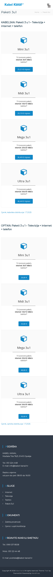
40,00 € (24, 370)
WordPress (36, 573)
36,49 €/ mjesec (24, 157)
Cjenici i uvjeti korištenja (15, 526)
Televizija (9, 496)
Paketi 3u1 (9, 504)
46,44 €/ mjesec (24, 201)
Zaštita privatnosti (12, 522)
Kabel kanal (20, 571)
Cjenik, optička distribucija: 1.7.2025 (15, 424)
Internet (8, 492)
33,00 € (24, 324)
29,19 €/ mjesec (24, 113)
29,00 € (24, 277)
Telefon (8, 500)
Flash (47, 571)
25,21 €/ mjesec (24, 69)
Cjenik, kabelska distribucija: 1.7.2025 (16, 212)
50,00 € (24, 416)
